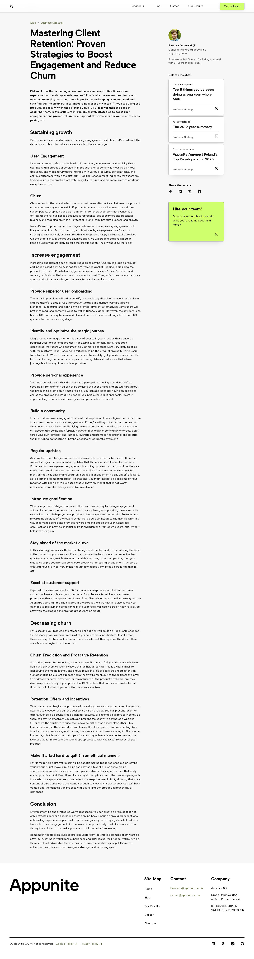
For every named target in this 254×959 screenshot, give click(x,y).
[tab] (138, 6)
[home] (20, 6)
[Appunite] (44, 886)
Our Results (195, 6)
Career (174, 6)
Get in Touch (232, 6)
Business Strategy (52, 22)
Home (148, 889)
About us (150, 923)
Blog (158, 6)
